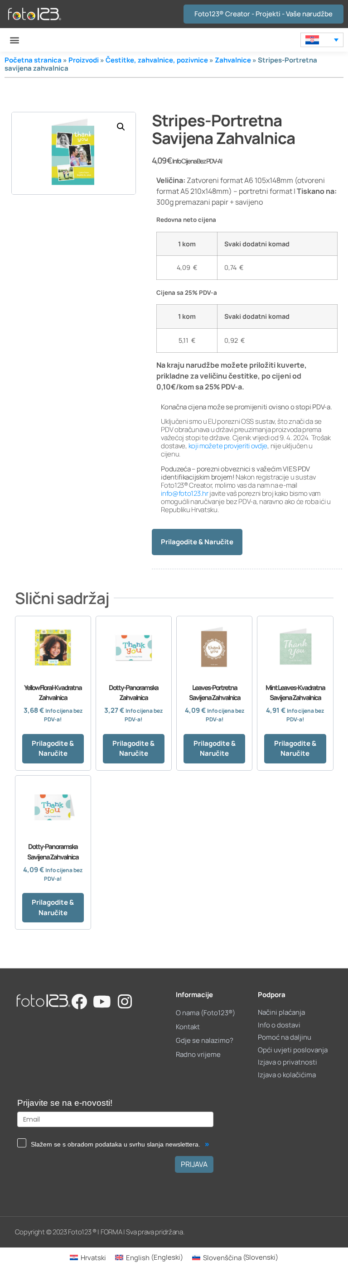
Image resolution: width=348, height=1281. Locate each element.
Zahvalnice (233, 60)
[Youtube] (102, 1001)
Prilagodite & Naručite (197, 542)
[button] (14, 40)
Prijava (194, 1164)
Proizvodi (83, 60)
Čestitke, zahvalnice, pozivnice (157, 60)
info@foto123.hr (184, 493)
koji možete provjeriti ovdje (228, 446)
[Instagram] (125, 1001)
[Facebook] (79, 1001)
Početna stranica (33, 60)
